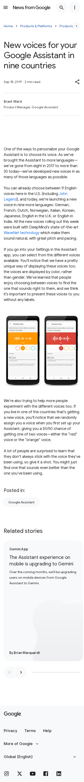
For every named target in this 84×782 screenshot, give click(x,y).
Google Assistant (21, 502)
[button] (77, 81)
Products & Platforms (36, 26)
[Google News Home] (31, 7)
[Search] (61, 7)
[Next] (76, 26)
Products (66, 26)
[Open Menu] (5, 7)
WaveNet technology (21, 233)
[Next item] (21, 672)
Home (8, 26)
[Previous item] (9, 672)
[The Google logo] (12, 714)
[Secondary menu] (74, 7)
